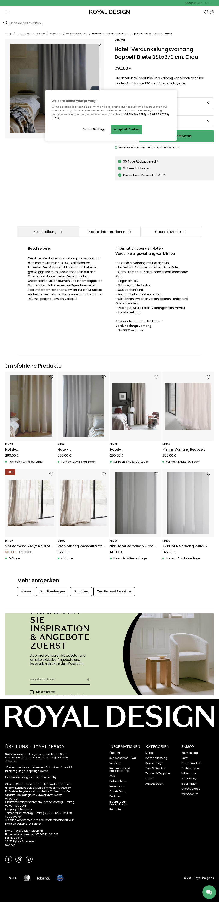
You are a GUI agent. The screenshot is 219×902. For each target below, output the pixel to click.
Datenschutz (118, 781)
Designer (115, 796)
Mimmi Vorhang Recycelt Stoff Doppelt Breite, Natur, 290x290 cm (185, 450)
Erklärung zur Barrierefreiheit (118, 803)
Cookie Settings (94, 129)
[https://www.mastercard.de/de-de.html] (27, 878)
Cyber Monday (190, 789)
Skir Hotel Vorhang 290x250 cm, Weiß (185, 546)
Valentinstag (189, 753)
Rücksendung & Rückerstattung (120, 769)
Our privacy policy (135, 114)
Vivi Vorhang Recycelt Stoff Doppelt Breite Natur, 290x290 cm (28, 546)
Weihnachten (189, 794)
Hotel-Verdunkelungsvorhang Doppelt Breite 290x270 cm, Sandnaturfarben (133, 450)
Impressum (117, 786)
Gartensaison (190, 768)
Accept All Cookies (126, 129)
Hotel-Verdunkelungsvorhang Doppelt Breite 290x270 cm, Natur (28, 450)
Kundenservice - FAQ (123, 758)
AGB (112, 776)
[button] (206, 12)
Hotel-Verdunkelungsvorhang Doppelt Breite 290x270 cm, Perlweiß (81, 450)
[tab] (48, 231)
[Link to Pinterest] (29, 859)
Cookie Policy (118, 791)
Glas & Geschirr (155, 768)
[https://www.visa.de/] (13, 878)
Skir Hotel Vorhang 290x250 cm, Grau (133, 546)
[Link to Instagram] (18, 859)
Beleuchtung (153, 763)
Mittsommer (189, 773)
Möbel (149, 753)
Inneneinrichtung (156, 758)
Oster (184, 758)
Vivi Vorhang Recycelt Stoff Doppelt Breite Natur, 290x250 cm (81, 546)
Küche (149, 778)
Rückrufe (115, 809)
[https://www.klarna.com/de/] (43, 878)
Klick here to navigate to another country (30, 777)
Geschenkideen (191, 763)
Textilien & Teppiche (157, 773)
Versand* (116, 763)
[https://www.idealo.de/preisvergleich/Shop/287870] (60, 878)
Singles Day (188, 778)
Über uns (115, 753)
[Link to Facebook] (8, 859)
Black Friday (189, 783)
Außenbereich (154, 783)
